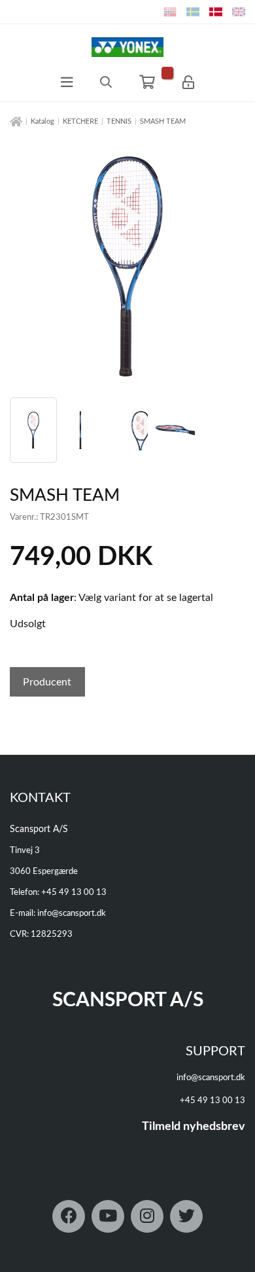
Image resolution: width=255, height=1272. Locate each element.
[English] (238, 11)
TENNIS (119, 121)
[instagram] (147, 1216)
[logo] (127, 47)
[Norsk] (170, 11)
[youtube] (108, 1216)
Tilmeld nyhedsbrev (193, 1127)
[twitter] (186, 1216)
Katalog (42, 121)
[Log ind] (188, 82)
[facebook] (68, 1216)
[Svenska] (192, 11)
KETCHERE (80, 121)
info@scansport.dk (71, 913)
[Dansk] (215, 11)
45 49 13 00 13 (76, 892)
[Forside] (16, 122)
